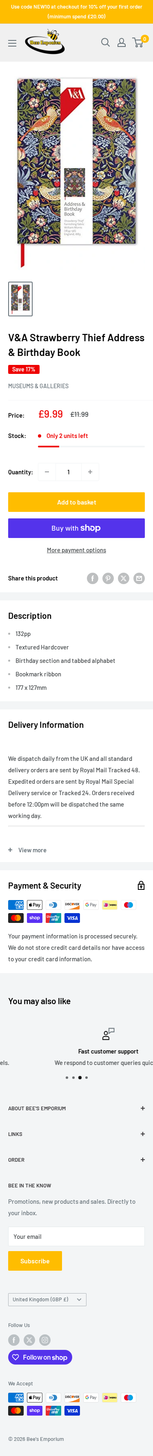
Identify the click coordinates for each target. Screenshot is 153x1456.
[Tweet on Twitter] (123, 578)
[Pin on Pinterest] (108, 578)
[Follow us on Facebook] (14, 1340)
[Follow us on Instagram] (45, 1340)
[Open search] (105, 42)
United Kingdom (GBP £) (40, 1299)
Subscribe (35, 1261)
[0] (138, 42)
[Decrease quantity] (46, 471)
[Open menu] (12, 43)
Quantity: (20, 472)
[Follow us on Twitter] (29, 1340)
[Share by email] (139, 578)
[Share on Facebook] (92, 578)
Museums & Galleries (38, 385)
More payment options (76, 550)
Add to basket (76, 502)
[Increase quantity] (90, 471)
